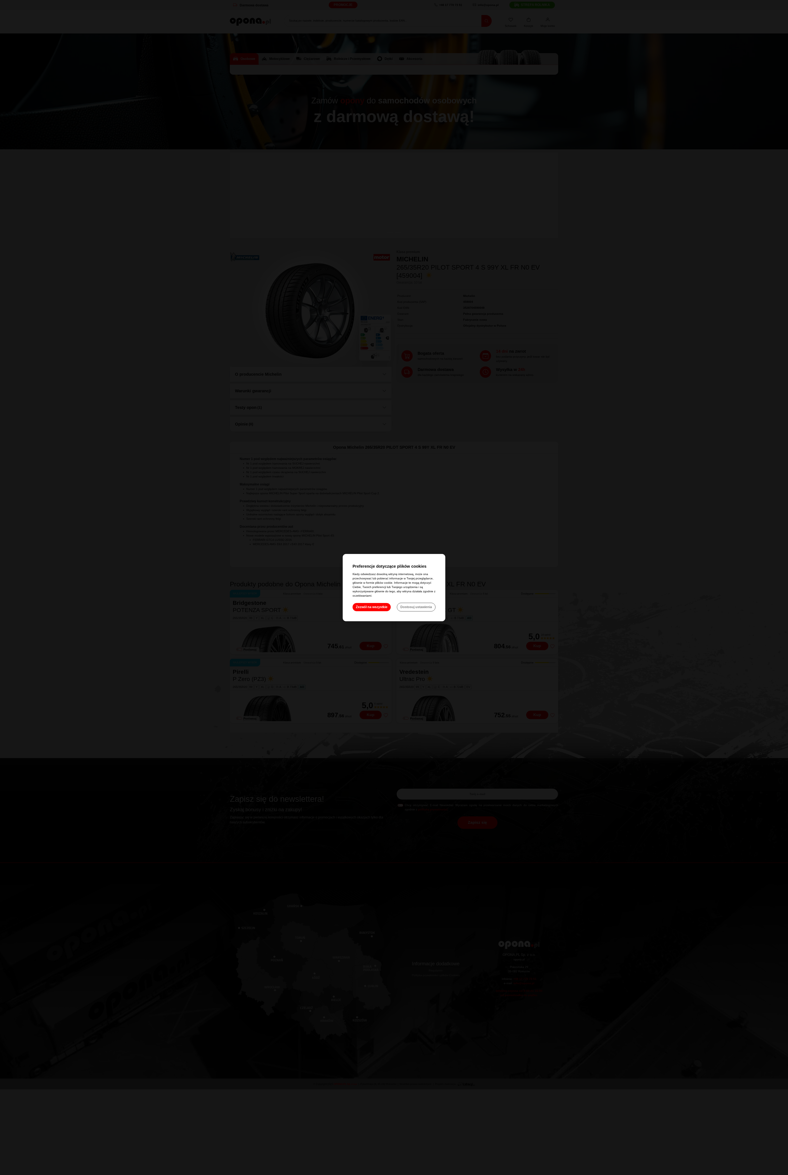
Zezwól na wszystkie (371, 607)
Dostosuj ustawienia (416, 607)
